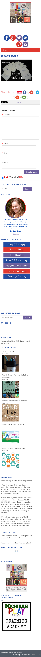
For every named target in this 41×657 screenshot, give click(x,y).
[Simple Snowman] (10, 372)
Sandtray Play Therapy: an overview (14, 401)
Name (5, 143)
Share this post (9, 92)
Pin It (19, 102)
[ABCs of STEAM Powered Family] (10, 469)
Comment (6, 115)
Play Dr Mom (4, 652)
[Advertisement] (21, 29)
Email (4, 153)
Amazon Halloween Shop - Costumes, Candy (16, 543)
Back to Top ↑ (36, 654)
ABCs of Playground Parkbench (13, 424)
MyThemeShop (25, 654)
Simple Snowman (8, 351)
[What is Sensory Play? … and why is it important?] (10, 398)
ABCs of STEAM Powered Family (13, 448)
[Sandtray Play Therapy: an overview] (10, 422)
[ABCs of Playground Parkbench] (10, 445)
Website (5, 162)
